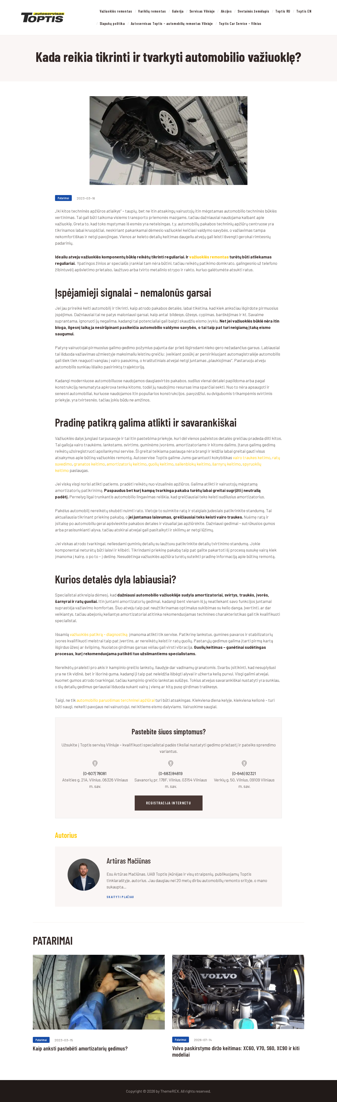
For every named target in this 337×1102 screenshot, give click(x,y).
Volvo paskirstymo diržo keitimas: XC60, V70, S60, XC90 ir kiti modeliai (236, 1051)
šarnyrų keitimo (226, 463)
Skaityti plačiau (120, 897)
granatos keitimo (89, 463)
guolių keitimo (160, 463)
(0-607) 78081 (95, 773)
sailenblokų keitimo (192, 463)
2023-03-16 (86, 198)
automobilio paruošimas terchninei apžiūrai (115, 700)
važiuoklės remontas (209, 256)
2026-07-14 (203, 1040)
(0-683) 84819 (171, 773)
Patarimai (63, 198)
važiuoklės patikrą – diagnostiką (99, 634)
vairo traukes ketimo (251, 457)
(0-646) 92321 (244, 773)
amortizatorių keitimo (127, 463)
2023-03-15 (64, 1040)
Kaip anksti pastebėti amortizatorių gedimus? (80, 1048)
